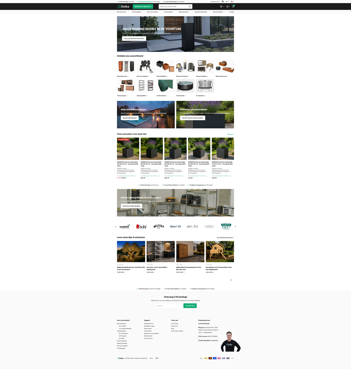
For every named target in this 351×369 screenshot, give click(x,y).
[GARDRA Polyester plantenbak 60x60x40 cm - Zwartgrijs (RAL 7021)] (199, 149)
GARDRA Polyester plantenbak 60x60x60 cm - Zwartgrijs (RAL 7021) (175, 164)
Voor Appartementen (125, 328)
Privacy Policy (148, 338)
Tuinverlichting (168, 12)
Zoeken (189, 6)
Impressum (214, 340)
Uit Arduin (122, 338)
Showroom (174, 326)
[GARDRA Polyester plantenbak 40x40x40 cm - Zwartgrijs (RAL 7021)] (128, 149)
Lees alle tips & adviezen (225, 237)
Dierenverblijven (218, 12)
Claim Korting (190, 305)
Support (147, 320)
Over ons (174, 320)
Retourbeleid (148, 336)
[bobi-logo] (141, 226)
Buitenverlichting (122, 343)
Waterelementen (184, 12)
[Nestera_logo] (158, 226)
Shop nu (230, 134)
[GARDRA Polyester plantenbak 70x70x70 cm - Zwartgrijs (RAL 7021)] (223, 149)
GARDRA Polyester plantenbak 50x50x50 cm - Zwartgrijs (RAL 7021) (151, 164)
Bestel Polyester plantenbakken (192, 118)
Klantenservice (215, 1)
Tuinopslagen (121, 348)
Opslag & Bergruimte (201, 12)
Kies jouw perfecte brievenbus (134, 38)
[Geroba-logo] (192, 226)
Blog (172, 328)
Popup (135, 176)
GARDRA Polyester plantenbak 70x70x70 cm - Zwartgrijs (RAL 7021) (222, 164)
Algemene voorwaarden (151, 333)
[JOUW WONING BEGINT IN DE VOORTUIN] (175, 34)
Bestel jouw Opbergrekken (131, 206)
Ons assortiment (123, 320)
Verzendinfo (148, 331)
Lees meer (120, 272)
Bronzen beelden (152, 12)
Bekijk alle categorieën (142, 6)
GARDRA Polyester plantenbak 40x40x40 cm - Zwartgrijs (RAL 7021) (127, 164)
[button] (115, 226)
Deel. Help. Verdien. (177, 331)
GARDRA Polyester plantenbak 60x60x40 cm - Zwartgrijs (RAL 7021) (198, 164)
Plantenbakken (136, 12)
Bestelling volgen (149, 326)
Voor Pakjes (122, 326)
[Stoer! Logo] (175, 226)
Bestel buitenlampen (130, 118)
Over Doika (174, 323)
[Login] (228, 6)
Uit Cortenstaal (123, 333)
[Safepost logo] (226, 226)
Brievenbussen (121, 12)
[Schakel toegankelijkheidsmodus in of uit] (223, 1)
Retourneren (148, 328)
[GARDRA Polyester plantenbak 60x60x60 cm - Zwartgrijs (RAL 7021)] (175, 149)
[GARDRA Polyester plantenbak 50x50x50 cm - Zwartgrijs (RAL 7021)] (152, 149)
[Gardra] (124, 226)
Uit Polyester (123, 336)
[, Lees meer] (222, 6)
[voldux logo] (209, 226)
